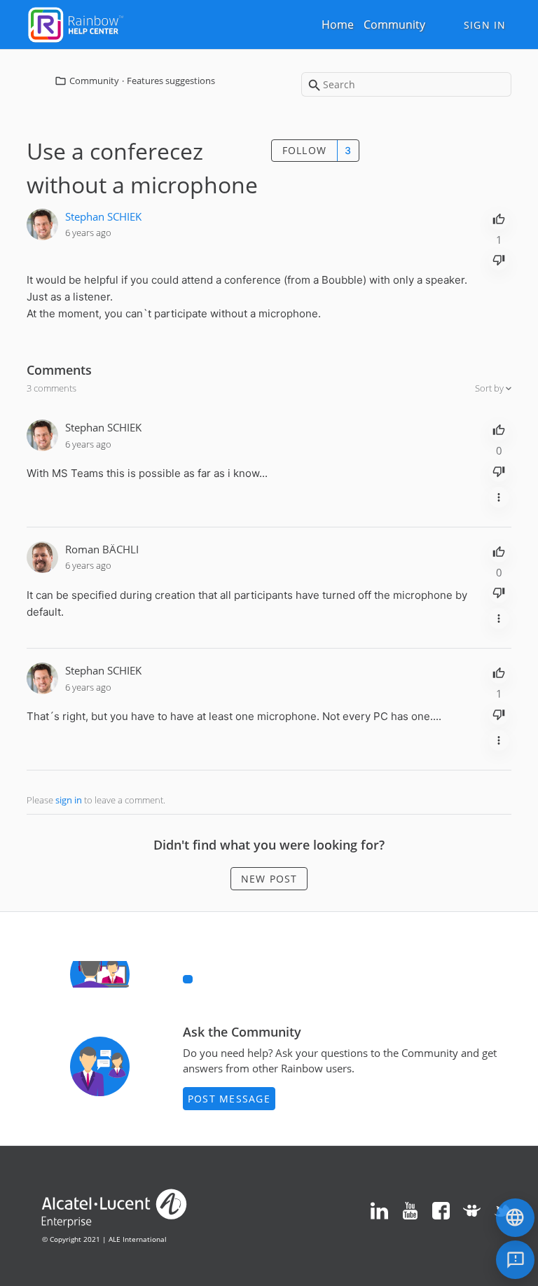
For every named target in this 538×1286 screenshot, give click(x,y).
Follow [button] (304, 150)
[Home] (76, 23)
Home (338, 24)
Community (394, 24)
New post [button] (269, 878)
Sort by (490, 388)
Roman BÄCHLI (102, 549)
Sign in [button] (485, 25)
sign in (68, 800)
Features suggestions (171, 80)
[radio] (498, 218)
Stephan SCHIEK (103, 216)
